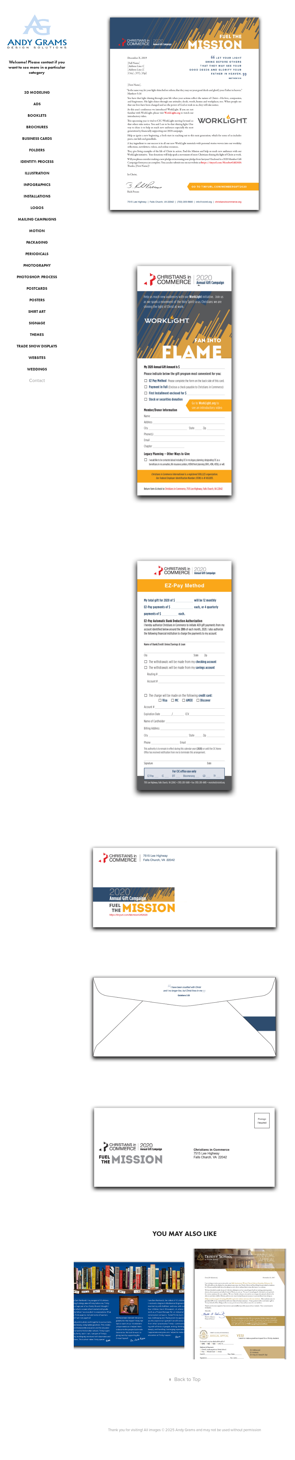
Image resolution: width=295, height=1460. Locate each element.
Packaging (37, 242)
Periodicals (36, 254)
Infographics (37, 184)
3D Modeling (37, 92)
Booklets (37, 115)
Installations (37, 196)
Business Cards (37, 138)
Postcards (37, 288)
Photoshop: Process (37, 277)
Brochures (37, 127)
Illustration (37, 173)
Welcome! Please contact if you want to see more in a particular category (37, 67)
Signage (37, 323)
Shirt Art (37, 311)
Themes (37, 334)
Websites (37, 357)
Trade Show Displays (37, 346)
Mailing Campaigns (37, 219)
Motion (37, 231)
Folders (37, 150)
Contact (37, 380)
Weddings (37, 369)
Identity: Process (37, 161)
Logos (37, 208)
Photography (37, 265)
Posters (37, 300)
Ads (37, 104)
